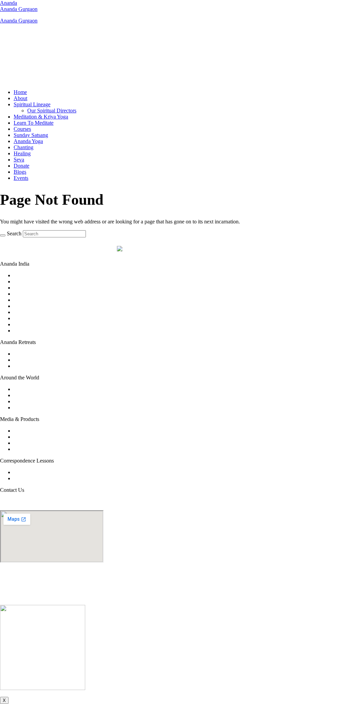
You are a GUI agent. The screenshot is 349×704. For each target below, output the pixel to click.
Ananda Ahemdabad (36, 275)
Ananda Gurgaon (18, 9)
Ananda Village (30, 395)
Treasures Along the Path (40, 449)
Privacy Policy (190, 596)
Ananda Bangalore (34, 281)
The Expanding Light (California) (50, 366)
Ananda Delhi (29, 300)
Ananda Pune (28, 330)
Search (14, 233)
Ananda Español (31, 407)
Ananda (8, 3)
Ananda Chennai (32, 294)
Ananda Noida (29, 324)
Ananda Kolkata (31, 312)
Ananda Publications (36, 437)
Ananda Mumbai (32, 318)
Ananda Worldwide (35, 389)
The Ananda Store (33, 443)
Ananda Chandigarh (35, 288)
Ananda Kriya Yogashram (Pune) (49, 354)
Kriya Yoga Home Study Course (49, 472)
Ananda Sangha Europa (39, 401)
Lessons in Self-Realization (43, 478)
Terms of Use (158, 596)
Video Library (29, 431)
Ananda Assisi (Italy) (36, 360)
